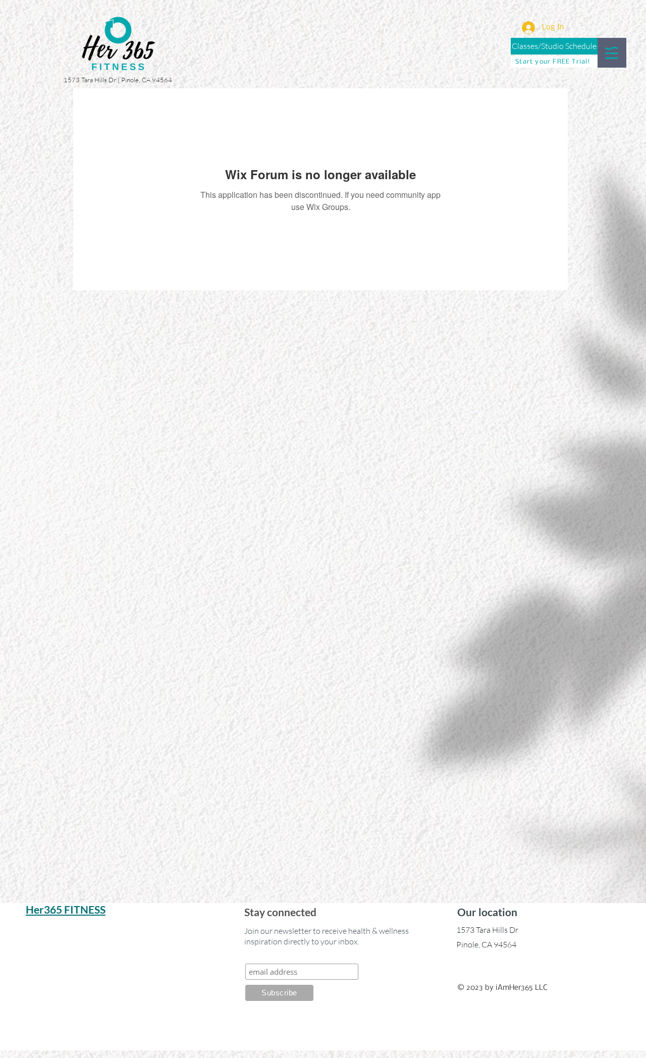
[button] (611, 52)
